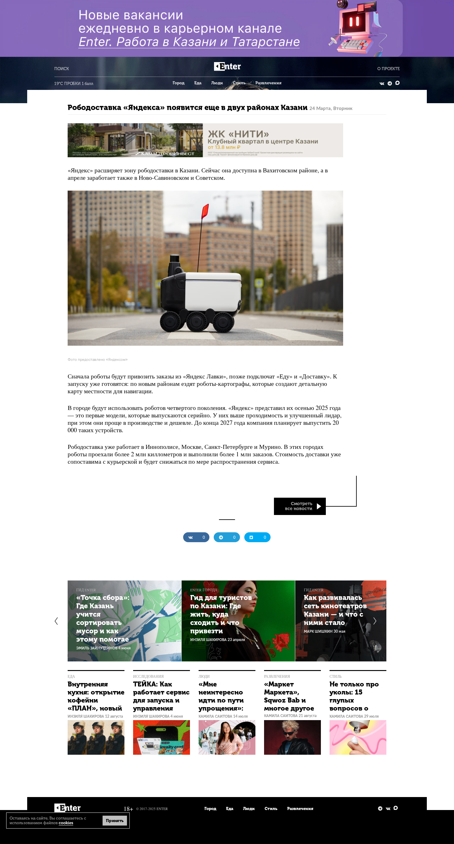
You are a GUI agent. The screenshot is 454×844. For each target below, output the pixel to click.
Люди (217, 83)
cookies (66, 823)
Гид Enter (86, 590)
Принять (115, 820)
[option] (124, 620)
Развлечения (268, 83)
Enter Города (203, 590)
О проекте (388, 68)
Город (178, 83)
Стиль (239, 83)
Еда (197, 83)
